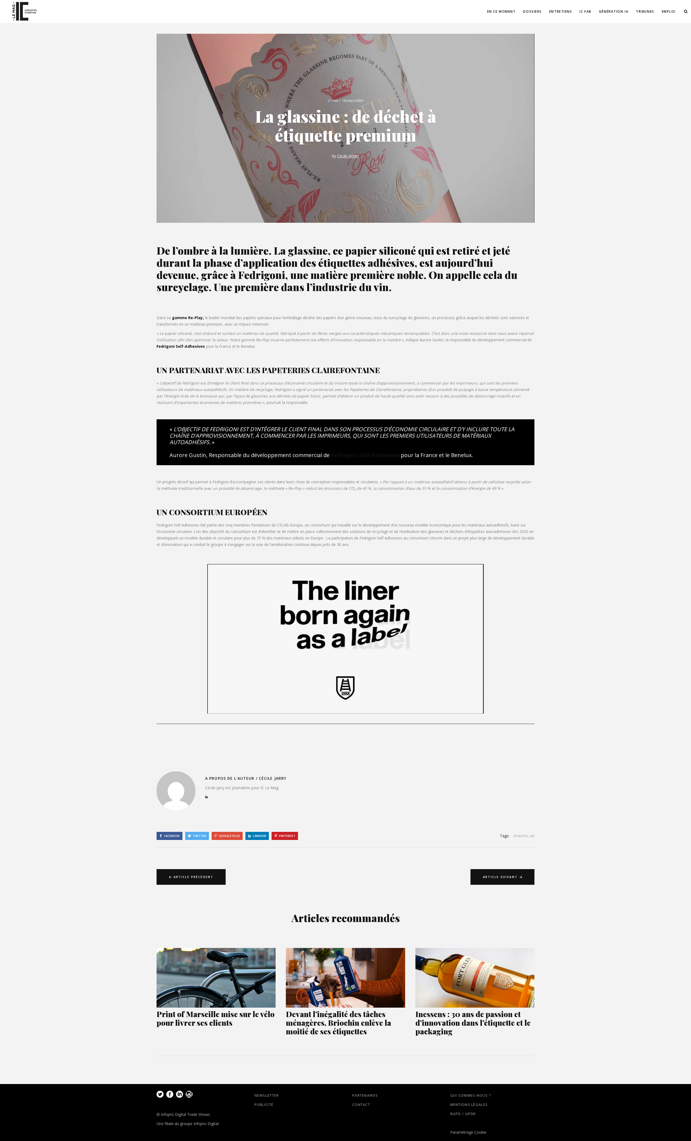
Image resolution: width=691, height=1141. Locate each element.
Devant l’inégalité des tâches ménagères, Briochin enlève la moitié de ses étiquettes (338, 1022)
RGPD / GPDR (463, 1113)
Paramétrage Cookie (468, 1132)
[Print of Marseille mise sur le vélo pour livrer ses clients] (216, 978)
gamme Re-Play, (188, 317)
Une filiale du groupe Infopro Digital (188, 1123)
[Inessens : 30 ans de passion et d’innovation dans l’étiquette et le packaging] (474, 978)
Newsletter (267, 1095)
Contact (361, 1104)
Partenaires (365, 1095)
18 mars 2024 (352, 100)
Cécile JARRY (348, 155)
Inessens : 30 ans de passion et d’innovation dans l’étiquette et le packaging (473, 1022)
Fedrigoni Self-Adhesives (181, 346)
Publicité (264, 1104)
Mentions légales (469, 1104)
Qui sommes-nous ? (470, 1095)
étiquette (521, 836)
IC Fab (333, 101)
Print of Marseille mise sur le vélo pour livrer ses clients (216, 1018)
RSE (532, 836)
